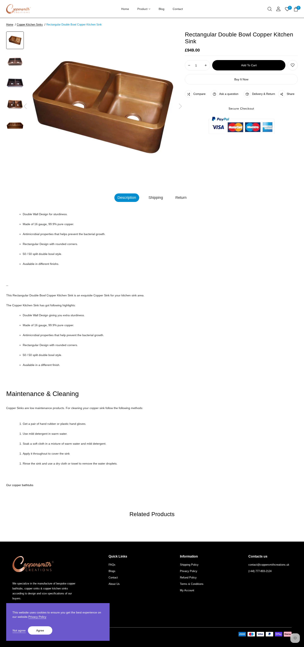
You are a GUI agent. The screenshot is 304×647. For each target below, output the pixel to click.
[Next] (180, 106)
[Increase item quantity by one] (206, 65)
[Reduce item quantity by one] (189, 65)
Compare (199, 93)
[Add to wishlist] (292, 65)
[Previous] (25, 106)
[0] (296, 9)
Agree (40, 630)
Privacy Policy (37, 616)
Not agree (19, 630)
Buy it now (241, 79)
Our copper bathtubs (19, 485)
